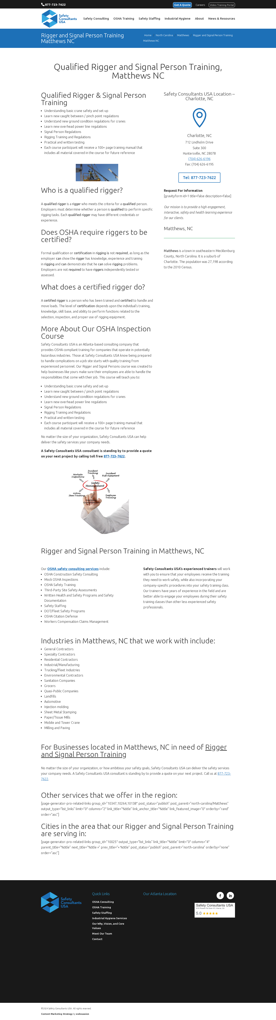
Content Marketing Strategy (57, 1014)
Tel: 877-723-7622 (199, 177)
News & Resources (221, 18)
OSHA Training (123, 18)
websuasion (82, 1014)
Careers (200, 4)
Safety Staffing (149, 18)
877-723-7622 (55, 4)
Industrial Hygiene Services (109, 918)
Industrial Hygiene (178, 18)
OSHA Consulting (103, 901)
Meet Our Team (102, 933)
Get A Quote (182, 4)
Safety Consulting (96, 18)
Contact (97, 938)
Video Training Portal (222, 5)
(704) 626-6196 (199, 159)
